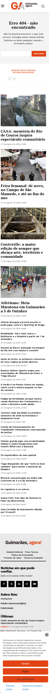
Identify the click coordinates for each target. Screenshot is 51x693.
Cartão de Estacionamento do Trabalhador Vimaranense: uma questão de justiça (23, 430)
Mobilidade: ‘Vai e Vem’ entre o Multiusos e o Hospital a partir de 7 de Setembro (22, 336)
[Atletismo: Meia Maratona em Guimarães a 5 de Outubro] (23, 282)
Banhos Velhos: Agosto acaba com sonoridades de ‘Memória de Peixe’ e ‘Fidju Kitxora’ (21, 373)
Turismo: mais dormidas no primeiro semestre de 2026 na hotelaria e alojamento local (21, 415)
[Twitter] (11, 584)
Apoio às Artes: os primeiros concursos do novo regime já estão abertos (23, 360)
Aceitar (25, 663)
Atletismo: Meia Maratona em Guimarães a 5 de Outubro (23, 306)
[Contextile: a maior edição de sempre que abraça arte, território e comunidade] (23, 223)
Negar (25, 671)
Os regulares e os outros (15, 489)
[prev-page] (9, 78)
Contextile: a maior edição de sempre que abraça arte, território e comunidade (22, 250)
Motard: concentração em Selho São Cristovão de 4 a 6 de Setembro (21, 479)
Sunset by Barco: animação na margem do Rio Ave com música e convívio (22, 349)
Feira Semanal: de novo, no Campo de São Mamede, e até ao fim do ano (22, 191)
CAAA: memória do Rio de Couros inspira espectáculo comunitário (23, 135)
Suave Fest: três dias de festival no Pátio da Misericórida (21, 499)
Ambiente (5, 627)
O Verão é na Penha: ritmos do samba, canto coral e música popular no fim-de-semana (22, 387)
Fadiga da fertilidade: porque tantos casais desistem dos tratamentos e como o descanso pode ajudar (21, 401)
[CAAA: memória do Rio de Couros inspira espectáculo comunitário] (23, 110)
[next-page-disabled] (14, 78)
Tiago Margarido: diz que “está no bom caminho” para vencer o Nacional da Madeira (23, 466)
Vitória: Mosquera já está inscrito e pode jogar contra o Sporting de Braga (22, 323)
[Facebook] (4, 584)
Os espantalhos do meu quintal (18, 455)
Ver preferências (25, 679)
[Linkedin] (19, 584)
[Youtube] (34, 584)
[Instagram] (27, 584)
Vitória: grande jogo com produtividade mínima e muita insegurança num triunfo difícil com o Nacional (23, 444)
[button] (46, 634)
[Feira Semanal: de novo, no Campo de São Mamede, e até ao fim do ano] (23, 165)
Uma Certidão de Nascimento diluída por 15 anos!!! (21, 510)
